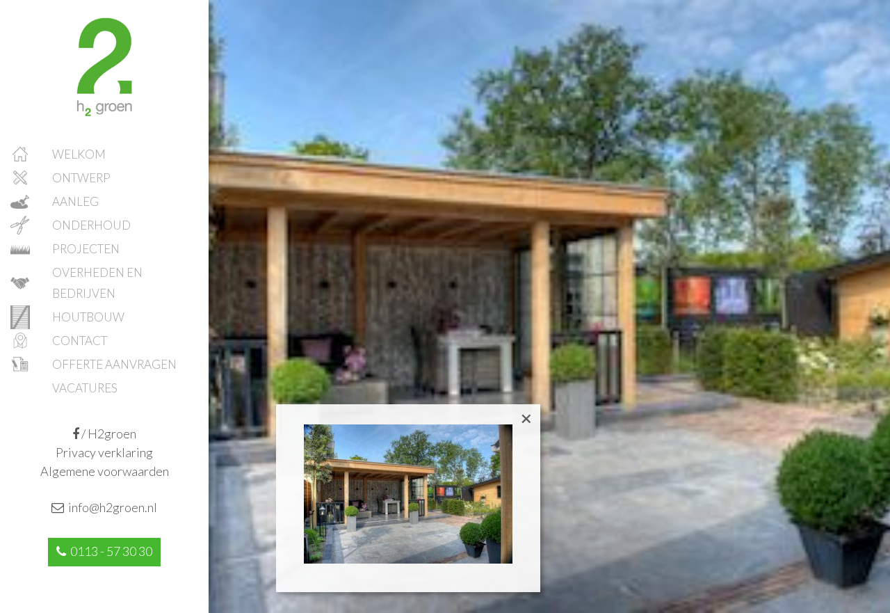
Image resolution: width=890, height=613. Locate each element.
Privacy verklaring (104, 452)
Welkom (79, 154)
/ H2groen (107, 433)
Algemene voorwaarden (104, 471)
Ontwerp (81, 177)
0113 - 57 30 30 (109, 551)
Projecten (86, 248)
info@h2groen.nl (110, 507)
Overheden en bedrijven (97, 283)
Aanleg (75, 201)
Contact (79, 340)
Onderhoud (91, 225)
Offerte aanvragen (114, 364)
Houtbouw (88, 317)
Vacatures (85, 388)
